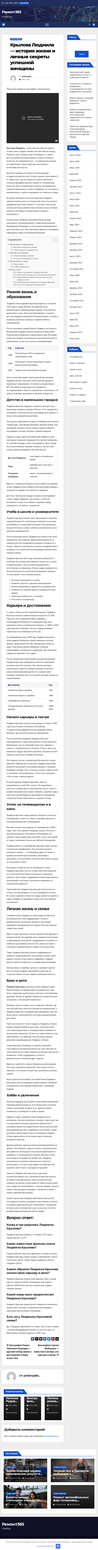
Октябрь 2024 (76, 187)
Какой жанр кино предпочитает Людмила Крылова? (36, 282)
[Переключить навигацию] (47, 25)
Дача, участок (76, 376)
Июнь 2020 (75, 275)
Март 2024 (74, 225)
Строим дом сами (78, 401)
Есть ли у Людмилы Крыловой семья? (31, 285)
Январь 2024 (75, 237)
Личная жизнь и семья (19, 261)
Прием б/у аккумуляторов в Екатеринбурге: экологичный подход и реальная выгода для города (81, 131)
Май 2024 (74, 212)
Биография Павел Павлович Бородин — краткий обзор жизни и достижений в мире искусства (19, 1351)
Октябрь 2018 (76, 294)
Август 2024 (75, 193)
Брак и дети (18, 264)
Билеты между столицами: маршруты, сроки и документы (82, 100)
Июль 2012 (75, 339)
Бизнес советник (77, 363)
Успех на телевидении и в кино (26, 258)
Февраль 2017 (76, 332)
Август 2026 (75, 155)
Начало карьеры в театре (24, 256)
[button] (89, 25)
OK (58, 1546)
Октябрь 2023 (76, 250)
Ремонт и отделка (77, 395)
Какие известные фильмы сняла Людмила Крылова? (36, 275)
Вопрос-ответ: (15, 270)
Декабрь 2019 (76, 288)
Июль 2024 (75, 199)
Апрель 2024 (75, 218)
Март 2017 (74, 326)
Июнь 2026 (75, 168)
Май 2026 (74, 174)
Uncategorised (16, 39)
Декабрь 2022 (76, 263)
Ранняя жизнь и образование (21, 244)
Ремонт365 (11, 12)
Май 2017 (74, 320)
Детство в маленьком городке (25, 247)
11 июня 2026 (60, 1504)
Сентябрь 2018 (76, 301)
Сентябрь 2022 (76, 269)
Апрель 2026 (75, 180)
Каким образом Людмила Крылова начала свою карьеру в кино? (34, 278)
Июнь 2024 (75, 206)
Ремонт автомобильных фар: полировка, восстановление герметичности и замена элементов (81, 115)
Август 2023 (75, 256)
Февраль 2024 (76, 231)
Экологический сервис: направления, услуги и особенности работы (80, 74)
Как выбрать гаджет (79, 382)
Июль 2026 (75, 161)
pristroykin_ (27, 76)
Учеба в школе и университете (26, 250)
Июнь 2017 (75, 313)
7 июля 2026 (13, 1504)
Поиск (72, 37)
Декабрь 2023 (76, 244)
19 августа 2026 (14, 1478)
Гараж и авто (76, 369)
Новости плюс (76, 388)
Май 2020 (74, 282)
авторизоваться (51, 1436)
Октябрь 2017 (76, 307)
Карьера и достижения (19, 253)
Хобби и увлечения (21, 267)
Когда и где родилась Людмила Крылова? (32, 272)
